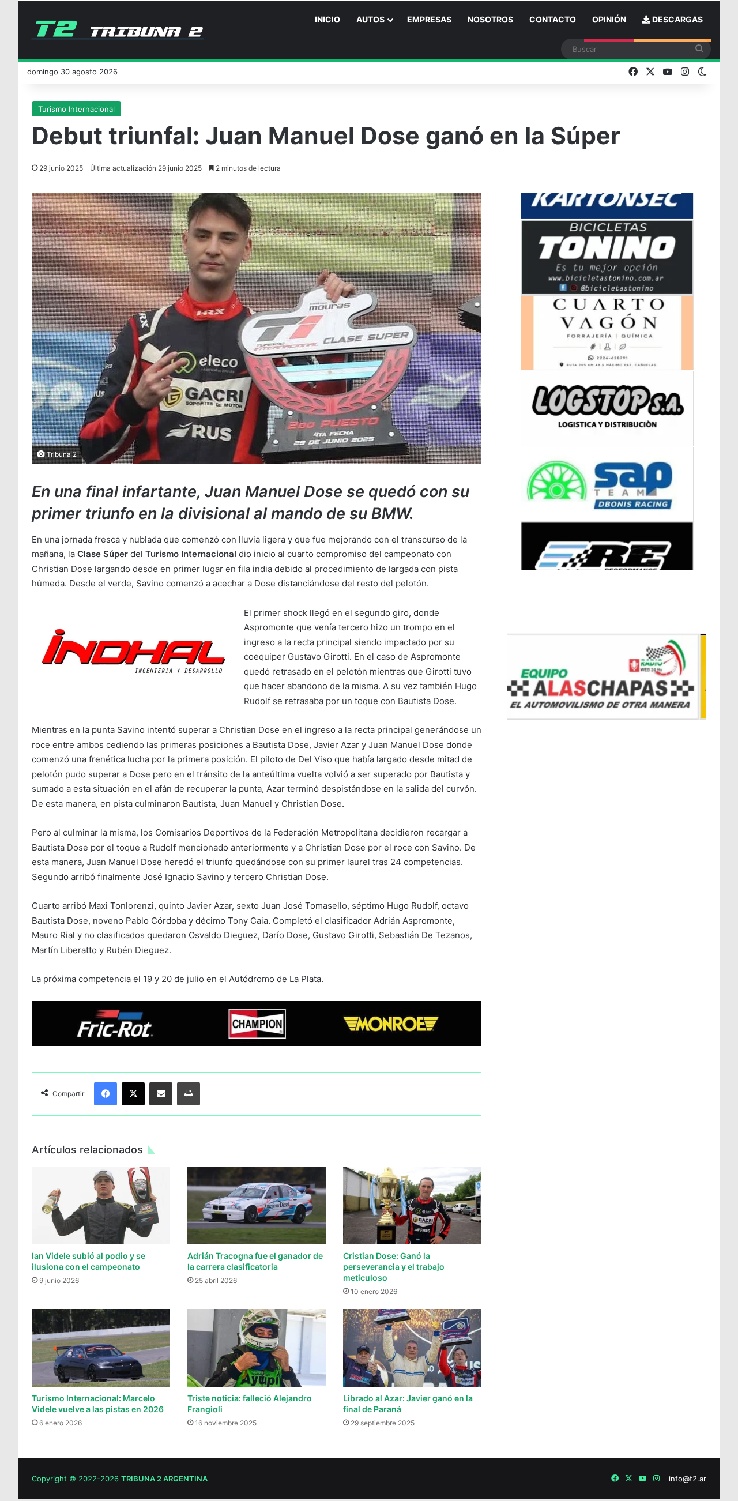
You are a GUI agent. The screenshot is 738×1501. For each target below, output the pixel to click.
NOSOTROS (490, 19)
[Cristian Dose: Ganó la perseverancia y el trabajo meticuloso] (412, 1205)
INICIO (327, 19)
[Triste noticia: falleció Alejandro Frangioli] (256, 1348)
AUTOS (370, 19)
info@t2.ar (687, 1478)
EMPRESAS (429, 19)
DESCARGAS (676, 19)
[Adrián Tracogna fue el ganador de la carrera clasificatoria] (256, 1205)
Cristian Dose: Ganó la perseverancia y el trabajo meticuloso (394, 1266)
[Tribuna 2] (117, 30)
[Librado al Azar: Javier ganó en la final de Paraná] (412, 1348)
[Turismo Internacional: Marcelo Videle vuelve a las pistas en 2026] (101, 1348)
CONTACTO (552, 19)
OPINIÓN (609, 19)
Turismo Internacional (76, 109)
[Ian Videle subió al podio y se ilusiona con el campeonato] (101, 1205)
